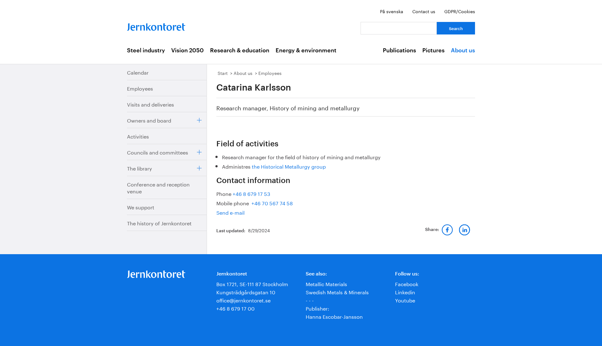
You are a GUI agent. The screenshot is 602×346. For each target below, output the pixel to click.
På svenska (391, 11)
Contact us (423, 11)
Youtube (405, 300)
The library (139, 168)
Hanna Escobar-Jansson (334, 316)
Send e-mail (230, 212)
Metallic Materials (326, 283)
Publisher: (317, 308)
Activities (138, 136)
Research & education (239, 50)
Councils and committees (157, 152)
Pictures (433, 50)
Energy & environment (306, 50)
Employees (140, 88)
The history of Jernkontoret (159, 223)
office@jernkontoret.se (243, 300)
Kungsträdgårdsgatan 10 (245, 292)
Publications (399, 50)
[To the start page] (156, 25)
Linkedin (405, 292)
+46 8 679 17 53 (251, 193)
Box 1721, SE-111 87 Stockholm (252, 283)
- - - (310, 300)
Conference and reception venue (158, 187)
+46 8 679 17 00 (235, 308)
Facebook (406, 283)
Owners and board (149, 120)
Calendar (138, 72)
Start (223, 72)
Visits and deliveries (150, 104)
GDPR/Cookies (459, 11)
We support (140, 207)
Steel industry (146, 50)
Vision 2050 (187, 50)
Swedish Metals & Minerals (337, 292)
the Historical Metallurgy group (289, 166)
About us (463, 50)
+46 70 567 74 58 (271, 203)
